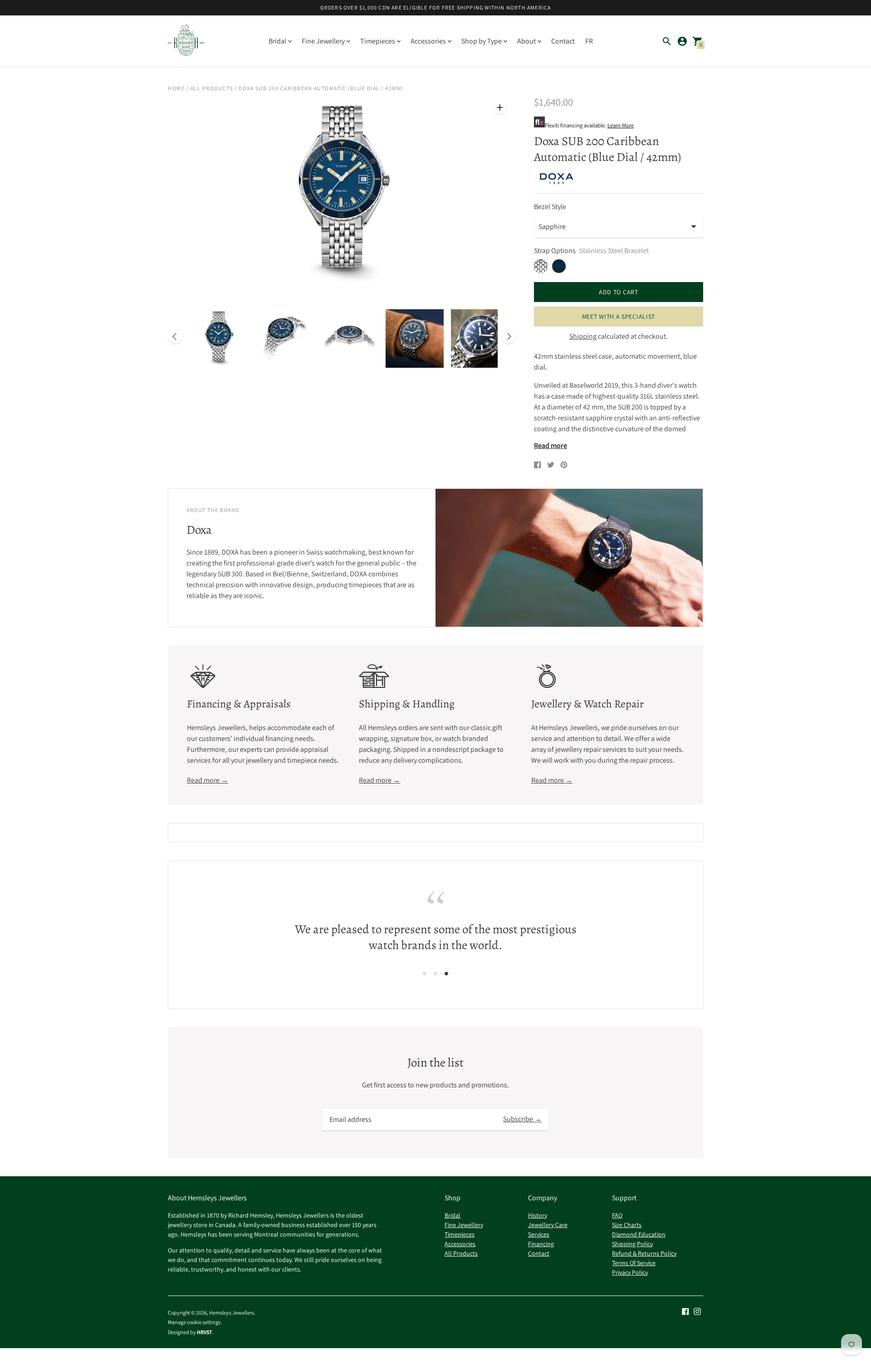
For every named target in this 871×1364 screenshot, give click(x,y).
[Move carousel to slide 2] (435, 973)
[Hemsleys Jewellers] (186, 41)
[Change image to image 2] (284, 338)
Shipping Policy (632, 1244)
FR (589, 41)
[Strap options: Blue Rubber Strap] (559, 266)
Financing (541, 1244)
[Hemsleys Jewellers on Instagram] (697, 1310)
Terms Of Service (634, 1263)
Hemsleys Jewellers (231, 1312)
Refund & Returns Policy (644, 1253)
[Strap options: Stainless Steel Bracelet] (541, 266)
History (537, 1215)
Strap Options (555, 251)
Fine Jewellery (464, 1225)
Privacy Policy (630, 1272)
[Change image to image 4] (415, 338)
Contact (563, 41)
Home (176, 88)
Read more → (207, 780)
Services (538, 1234)
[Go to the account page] (682, 41)
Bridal (452, 1215)
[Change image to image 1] (219, 338)
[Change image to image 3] (349, 338)
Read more (550, 446)
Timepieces (460, 1234)
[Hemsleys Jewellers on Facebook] (685, 1310)
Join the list (435, 1063)
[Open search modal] (666, 41)
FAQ (617, 1215)
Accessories (460, 1244)
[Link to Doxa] (556, 178)
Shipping (583, 336)
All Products (212, 88)
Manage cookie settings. (195, 1322)
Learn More (620, 125)
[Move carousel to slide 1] (424, 973)
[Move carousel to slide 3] (446, 973)
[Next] (508, 336)
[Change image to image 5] (480, 338)
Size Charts (626, 1225)
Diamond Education (638, 1234)
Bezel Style (550, 207)
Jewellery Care (548, 1225)
